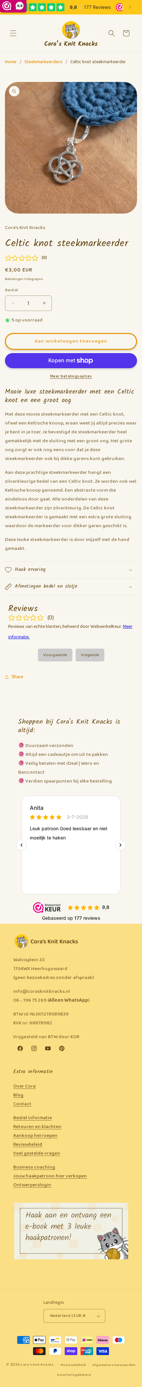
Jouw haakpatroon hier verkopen (50, 1176)
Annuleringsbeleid (74, 1375)
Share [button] (17, 677)
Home (11, 62)
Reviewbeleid (27, 1144)
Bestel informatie (32, 1118)
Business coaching (34, 1167)
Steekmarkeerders (43, 62)
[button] (13, 33)
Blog (18, 1095)
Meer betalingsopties (71, 376)
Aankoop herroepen (35, 1135)
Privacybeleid (73, 1365)
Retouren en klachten (37, 1126)
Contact (22, 1104)
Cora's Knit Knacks (37, 1364)
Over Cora (24, 1086)
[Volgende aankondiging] (130, 7)
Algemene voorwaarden (114, 1365)
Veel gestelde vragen (36, 1153)
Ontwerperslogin (32, 1185)
